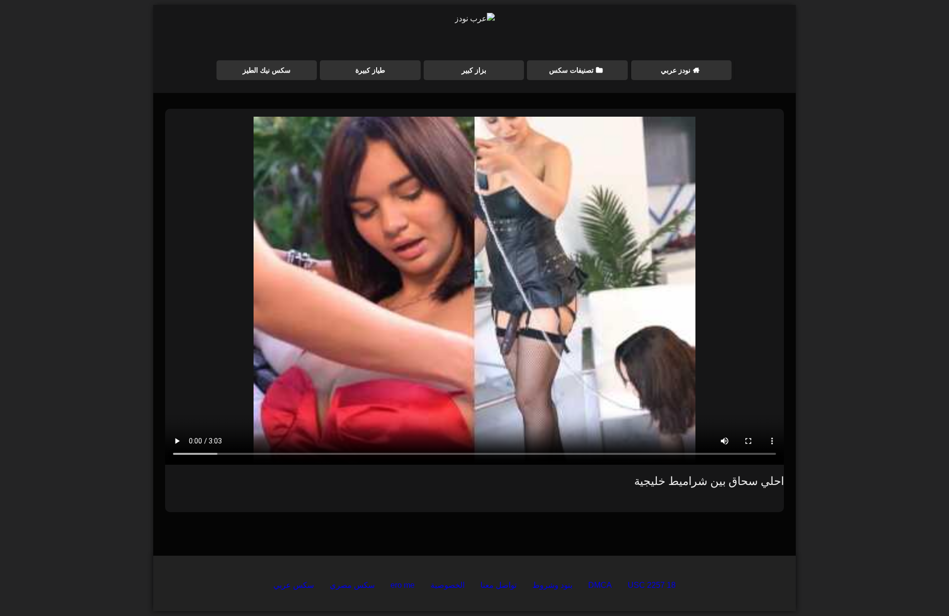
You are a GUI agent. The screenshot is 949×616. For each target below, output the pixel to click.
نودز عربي (675, 70)
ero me (402, 585)
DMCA (600, 585)
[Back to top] (918, 586)
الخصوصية (448, 585)
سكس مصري (352, 585)
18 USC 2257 (652, 585)
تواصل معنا (498, 585)
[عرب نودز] (475, 19)
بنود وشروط (552, 585)
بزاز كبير (474, 70)
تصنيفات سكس (571, 70)
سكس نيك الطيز (267, 70)
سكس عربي (293, 585)
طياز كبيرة (370, 70)
